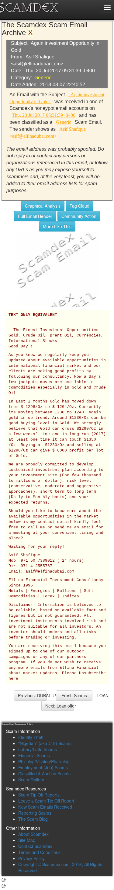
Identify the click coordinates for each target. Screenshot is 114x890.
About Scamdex (33, 834)
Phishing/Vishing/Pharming (44, 761)
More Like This (57, 226)
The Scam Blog (33, 819)
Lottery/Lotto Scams (37, 749)
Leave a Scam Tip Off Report (46, 801)
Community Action (78, 216)
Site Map (26, 840)
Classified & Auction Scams (44, 773)
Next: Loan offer (59, 706)
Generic (42, 77)
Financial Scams (34, 755)
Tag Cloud (79, 206)
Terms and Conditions (39, 852)
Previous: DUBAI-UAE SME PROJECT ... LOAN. (32, 695)
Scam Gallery (31, 780)
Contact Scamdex (35, 846)
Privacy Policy (31, 858)
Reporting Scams (34, 813)
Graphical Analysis (42, 206)
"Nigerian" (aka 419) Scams (44, 743)
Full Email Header (35, 216)
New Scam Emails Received (45, 807)
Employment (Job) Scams (43, 767)
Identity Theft (30, 737)
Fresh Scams (74, 695)
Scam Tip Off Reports (39, 795)
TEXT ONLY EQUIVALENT (33, 315)
